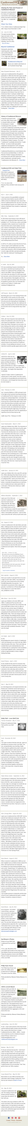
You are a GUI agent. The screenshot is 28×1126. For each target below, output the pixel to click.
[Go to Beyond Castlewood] (22, 57)
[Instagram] (12, 1119)
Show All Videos (5, 43)
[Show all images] (22, 20)
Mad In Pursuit (18, 1080)
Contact (8, 1120)
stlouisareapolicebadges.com (9, 931)
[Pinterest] (15, 1119)
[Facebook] (9, 1119)
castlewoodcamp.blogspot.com (9, 1039)
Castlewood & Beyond (15, 61)
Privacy (13, 1120)
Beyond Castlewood (7, 47)
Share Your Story (6, 24)
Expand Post (6, 170)
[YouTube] (19, 1119)
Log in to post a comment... (9, 570)
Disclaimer (19, 1120)
